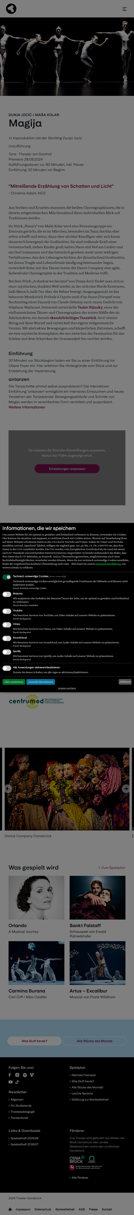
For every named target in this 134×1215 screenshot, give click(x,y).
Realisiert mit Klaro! (67, 688)
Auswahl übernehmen (40, 681)
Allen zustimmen (13, 681)
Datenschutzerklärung (108, 563)
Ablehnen (125, 681)
